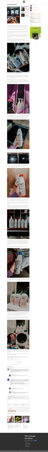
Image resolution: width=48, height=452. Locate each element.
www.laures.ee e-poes (20, 356)
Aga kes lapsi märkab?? (18, 423)
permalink (17, 364)
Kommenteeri (9, 398)
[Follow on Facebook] (34, 440)
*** (12, 364)
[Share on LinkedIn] (20, 362)
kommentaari (33, 8)
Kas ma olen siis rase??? (25, 424)
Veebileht (23, 404)
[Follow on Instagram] (36, 440)
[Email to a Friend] (18, 362)
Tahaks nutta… (9, 423)
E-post (16, 404)
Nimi (8, 404)
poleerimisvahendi (14, 80)
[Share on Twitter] (17, 362)
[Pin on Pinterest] (19, 362)
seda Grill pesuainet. (25, 114)
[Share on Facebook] (15, 362)
